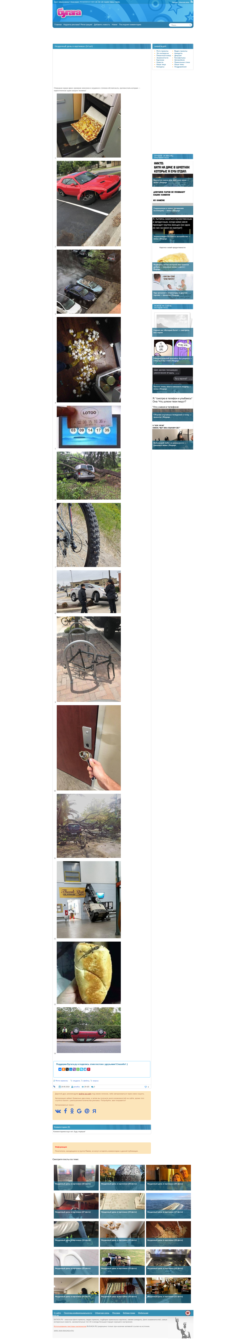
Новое (114, 24)
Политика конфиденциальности (78, 1313)
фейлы (86, 1081)
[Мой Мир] (70, 1069)
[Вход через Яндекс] (95, 1112)
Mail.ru (112, 2)
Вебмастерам (129, 1313)
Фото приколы (162, 51)
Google (106, 2)
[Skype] (81, 1069)
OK (102, 2)
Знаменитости (162, 58)
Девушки (178, 55)
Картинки (160, 60)
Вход (56, 2)
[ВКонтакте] (59, 1069)
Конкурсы (160, 67)
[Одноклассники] (63, 1069)
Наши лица (161, 64)
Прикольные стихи (182, 62)
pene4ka (76, 1087)
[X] (67, 1069)
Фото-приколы (62, 1081)
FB (99, 2)
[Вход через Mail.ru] (88, 1112)
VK (96, 2)
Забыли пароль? (64, 2)
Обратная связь (184, 2)
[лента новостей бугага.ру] (192, 2)
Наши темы (179, 64)
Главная (58, 24)
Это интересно (162, 53)
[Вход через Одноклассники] (73, 1112)
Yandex (117, 2)
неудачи (76, 1081)
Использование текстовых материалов (70, 1326)
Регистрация (75, 2)
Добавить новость (102, 24)
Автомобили (179, 60)
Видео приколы (180, 51)
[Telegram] (85, 1069)
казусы (96, 1081)
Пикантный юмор (163, 55)
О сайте (57, 1313)
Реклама (175, 2)
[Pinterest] (88, 1069)
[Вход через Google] (80, 1112)
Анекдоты (178, 53)
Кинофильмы (180, 58)
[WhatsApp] (77, 1069)
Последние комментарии (130, 24)
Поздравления (180, 67)
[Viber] (74, 1069)
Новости (159, 62)
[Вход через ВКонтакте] (59, 1112)
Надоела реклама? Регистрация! (77, 24)
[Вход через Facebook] (67, 1112)
